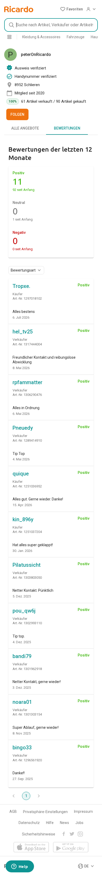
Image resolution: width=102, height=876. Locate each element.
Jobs (79, 823)
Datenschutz (29, 823)
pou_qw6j (24, 611)
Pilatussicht (27, 565)
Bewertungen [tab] (67, 128)
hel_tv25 (23, 331)
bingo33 (22, 747)
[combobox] (51, 25)
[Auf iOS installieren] (31, 847)
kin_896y (23, 519)
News (64, 823)
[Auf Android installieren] (70, 847)
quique (21, 474)
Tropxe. (21, 286)
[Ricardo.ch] (18, 9)
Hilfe (50, 823)
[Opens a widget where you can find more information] (19, 866)
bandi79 (22, 656)
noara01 (22, 702)
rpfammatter (27, 382)
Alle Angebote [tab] (25, 128)
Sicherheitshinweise (38, 834)
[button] (71, 9)
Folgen (17, 114)
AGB (13, 811)
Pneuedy (23, 428)
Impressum (83, 811)
